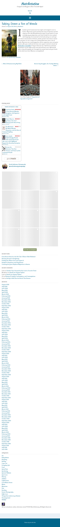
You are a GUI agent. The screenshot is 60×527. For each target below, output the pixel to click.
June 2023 (5, 357)
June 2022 (5, 380)
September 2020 (6, 420)
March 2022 (5, 386)
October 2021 (5, 395)
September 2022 (6, 374)
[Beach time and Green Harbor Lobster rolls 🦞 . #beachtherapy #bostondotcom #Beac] (11, 199)
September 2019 (6, 443)
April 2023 (5, 361)
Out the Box (33, 522)
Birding (4, 461)
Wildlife (4, 499)
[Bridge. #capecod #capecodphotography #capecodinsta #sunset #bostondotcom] (11, 181)
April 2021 (5, 407)
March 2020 (5, 432)
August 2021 (5, 399)
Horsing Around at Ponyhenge (10, 258)
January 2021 (6, 413)
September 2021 (6, 397)
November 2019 (6, 440)
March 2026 (5, 294)
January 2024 (6, 344)
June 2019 (4, 449)
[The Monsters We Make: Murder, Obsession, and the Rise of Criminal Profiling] (3, 130)
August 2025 (5, 307)
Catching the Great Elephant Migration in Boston (16, 264)
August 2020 (5, 422)
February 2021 (6, 411)
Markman (20, 26)
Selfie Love (5, 494)
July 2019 (4, 447)
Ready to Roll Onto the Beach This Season (18, 278)
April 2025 (5, 315)
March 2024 (5, 340)
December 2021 (6, 392)
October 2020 (5, 418)
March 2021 (5, 409)
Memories (18, 57)
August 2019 (5, 445)
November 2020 (6, 417)
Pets (3, 488)
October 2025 (5, 303)
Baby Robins (5, 457)
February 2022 (6, 388)
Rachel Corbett (6, 133)
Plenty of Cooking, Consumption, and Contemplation (20, 276)
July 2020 (4, 424)
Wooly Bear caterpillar (24, 45)
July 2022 (4, 378)
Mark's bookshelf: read (11, 107)
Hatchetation (30, 3)
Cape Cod (4, 463)
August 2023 (5, 353)
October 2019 (5, 441)
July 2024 (4, 332)
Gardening (12, 57)
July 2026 (4, 286)
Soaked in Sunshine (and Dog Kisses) (12, 262)
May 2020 (5, 428)
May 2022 (5, 382)
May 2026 (5, 290)
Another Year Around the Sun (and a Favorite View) (21, 270)
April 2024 (5, 338)
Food (3, 467)
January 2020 (6, 436)
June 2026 (5, 288)
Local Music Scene (7, 482)
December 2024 (6, 323)
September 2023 (6, 351)
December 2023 (6, 346)
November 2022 (6, 371)
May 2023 (5, 359)
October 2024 (5, 326)
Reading (4, 490)
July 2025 (4, 309)
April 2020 (5, 430)
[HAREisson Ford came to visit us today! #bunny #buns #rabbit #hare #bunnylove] (30, 218)
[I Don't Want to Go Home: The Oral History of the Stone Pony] (3, 122)
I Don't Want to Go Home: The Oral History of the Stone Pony (13, 120)
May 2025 (5, 313)
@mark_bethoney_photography (17, 166)
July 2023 (4, 355)
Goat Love (5, 475)
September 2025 (6, 305)
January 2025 (6, 321)
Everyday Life (6, 465)
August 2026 (5, 284)
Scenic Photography (7, 492)
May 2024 (5, 336)
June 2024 (5, 334)
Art (8, 57)
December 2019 (6, 438)
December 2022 (6, 369)
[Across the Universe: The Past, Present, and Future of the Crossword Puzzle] (3, 150)
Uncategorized (6, 498)
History (4, 476)
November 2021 (6, 394)
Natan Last (5, 153)
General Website (6, 473)
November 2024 (6, 325)
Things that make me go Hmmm (11, 496)
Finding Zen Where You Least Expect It (13, 260)
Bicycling (4, 459)
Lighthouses (5, 480)
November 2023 (6, 348)
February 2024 (6, 342)
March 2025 (5, 317)
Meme (3, 484)
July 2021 (4, 401)
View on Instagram (31, 249)
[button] (30, 17)
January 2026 (6, 298)
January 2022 (6, 390)
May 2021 (4, 405)
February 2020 (6, 434)
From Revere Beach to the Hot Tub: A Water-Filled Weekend (18, 256)
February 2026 (6, 296)
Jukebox (4, 478)
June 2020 (5, 426)
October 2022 (5, 372)
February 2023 (6, 365)
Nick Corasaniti (6, 124)
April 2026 (5, 292)
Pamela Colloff (6, 116)
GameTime (5, 469)
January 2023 (6, 367)
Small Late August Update (17, 272)
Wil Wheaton (5, 144)
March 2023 (5, 363)
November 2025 (6, 302)
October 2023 (5, 349)
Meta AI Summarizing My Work (11, 63)
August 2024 (5, 330)
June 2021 (4, 403)
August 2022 (5, 376)
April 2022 (5, 384)
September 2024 (6, 328)
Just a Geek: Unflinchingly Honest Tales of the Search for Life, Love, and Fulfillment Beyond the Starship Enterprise (11, 139)
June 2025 (5, 311)
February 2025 (6, 319)
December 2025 (6, 300)
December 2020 (6, 415)
